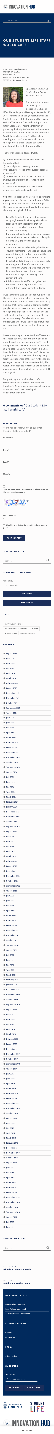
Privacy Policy (11, 1356)
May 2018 (10, 1128)
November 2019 (13, 1054)
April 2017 (10, 1177)
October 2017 (12, 1158)
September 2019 (13, 1064)
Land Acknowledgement (15, 1309)
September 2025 (13, 708)
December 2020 (13, 990)
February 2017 (12, 1187)
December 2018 (13, 1103)
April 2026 (10, 673)
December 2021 (12, 930)
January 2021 (11, 985)
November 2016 (13, 1202)
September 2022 (13, 886)
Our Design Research (27, 633)
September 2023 (13, 826)
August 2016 (11, 1217)
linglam (17, 72)
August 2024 (11, 772)
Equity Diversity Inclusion (14, 624)
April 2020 (10, 1029)
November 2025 (13, 698)
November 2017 (13, 1153)
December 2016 (13, 1197)
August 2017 (11, 1163)
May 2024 (10, 787)
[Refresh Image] (27, 500)
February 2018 (12, 1143)
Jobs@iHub (34, 628)
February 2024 (12, 802)
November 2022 (13, 876)
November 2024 (13, 757)
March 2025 (11, 737)
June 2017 (10, 1168)
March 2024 (11, 797)
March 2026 (11, 678)
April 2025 (10, 732)
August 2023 (11, 831)
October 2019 (12, 1059)
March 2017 (11, 1182)
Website (6, 474)
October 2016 (12, 1207)
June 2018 (10, 1123)
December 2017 (13, 1148)
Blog (19, 77)
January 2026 (11, 688)
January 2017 (11, 1192)
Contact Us (10, 1337)
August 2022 (11, 891)
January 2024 (11, 807)
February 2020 (12, 1039)
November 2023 (13, 816)
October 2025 (12, 703)
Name (6, 450)
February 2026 (12, 683)
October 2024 (12, 762)
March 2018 (11, 1138)
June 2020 (10, 1019)
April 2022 (10, 910)
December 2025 (12, 693)
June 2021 (10, 960)
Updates (25, 77)
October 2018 (12, 1113)
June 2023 (10, 841)
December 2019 (13, 1049)
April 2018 (10, 1133)
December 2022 (12, 871)
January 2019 (11, 1098)
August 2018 (11, 1118)
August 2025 (11, 713)
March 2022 (11, 915)
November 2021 (13, 935)
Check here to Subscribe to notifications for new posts (25, 526)
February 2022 (12, 920)
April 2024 (10, 792)
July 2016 (10, 1222)
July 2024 (10, 777)
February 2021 (12, 980)
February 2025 (12, 742)
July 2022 (10, 896)
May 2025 (10, 728)
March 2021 (11, 975)
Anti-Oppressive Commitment (18, 1313)
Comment (8, 438)
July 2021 (10, 955)
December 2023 (12, 812)
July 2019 (10, 1074)
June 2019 (10, 1078)
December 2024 (13, 752)
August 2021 (11, 950)
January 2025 (11, 747)
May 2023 (10, 846)
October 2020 (12, 999)
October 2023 (12, 821)
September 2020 (13, 1004)
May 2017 (10, 1172)
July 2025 (10, 718)
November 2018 (13, 1108)
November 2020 (13, 994)
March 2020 (11, 1034)
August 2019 (11, 1069)
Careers (8, 1332)
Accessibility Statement (15, 1304)
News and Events (20, 80)
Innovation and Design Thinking (16, 628)
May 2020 (10, 1024)
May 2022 (10, 906)
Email (6, 462)
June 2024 (10, 782)
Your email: (8, 581)
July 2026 (10, 658)
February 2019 (12, 1093)
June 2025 (10, 723)
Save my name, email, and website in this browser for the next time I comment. (25, 490)
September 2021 (13, 945)
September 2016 (13, 1212)
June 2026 (10, 663)
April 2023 (10, 851)
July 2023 (10, 836)
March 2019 (11, 1088)
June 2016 (10, 1227)
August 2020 (11, 1009)
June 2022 (10, 901)
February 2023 (12, 861)
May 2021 (10, 965)
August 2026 (11, 653)
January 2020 (11, 1044)
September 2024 (13, 767)
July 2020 (10, 1014)
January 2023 (11, 866)
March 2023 (11, 856)
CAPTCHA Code (9, 515)
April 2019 (10, 1083)
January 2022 (11, 925)
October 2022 (12, 881)
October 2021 (12, 940)
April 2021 (10, 970)
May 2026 (10, 668)
